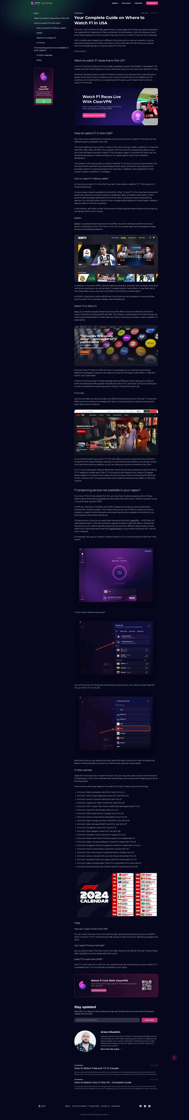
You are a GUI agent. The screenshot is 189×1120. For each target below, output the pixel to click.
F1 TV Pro (41, 43)
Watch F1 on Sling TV (46, 38)
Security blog (46, 3)
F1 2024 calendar (44, 55)
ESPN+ (40, 33)
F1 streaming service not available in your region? (51, 49)
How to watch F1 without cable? (51, 28)
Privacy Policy (94, 1106)
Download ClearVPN (99, 990)
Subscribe (138, 3)
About (67, 1106)
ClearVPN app (115, 529)
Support (115, 3)
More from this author (110, 1049)
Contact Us (105, 1106)
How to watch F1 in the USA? (47, 23)
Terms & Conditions (79, 1106)
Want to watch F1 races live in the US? (51, 18)
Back (36, 13)
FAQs (39, 60)
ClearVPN (134, 520)
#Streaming (78, 13)
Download (152, 3)
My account (126, 3)
